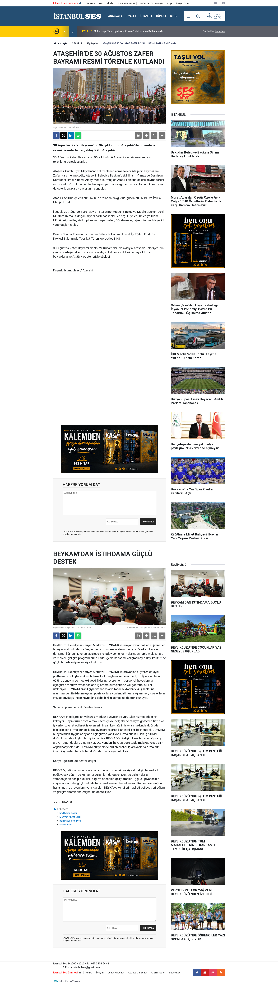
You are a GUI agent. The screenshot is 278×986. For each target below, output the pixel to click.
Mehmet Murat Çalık (70, 816)
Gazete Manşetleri (126, 3)
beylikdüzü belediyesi (70, 820)
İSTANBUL (146, 16)
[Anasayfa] (80, 3)
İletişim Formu (183, 3)
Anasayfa (62, 43)
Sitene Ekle (175, 972)
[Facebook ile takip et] (197, 972)
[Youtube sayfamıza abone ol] (205, 972)
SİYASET (131, 16)
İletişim (100, 972)
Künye (169, 3)
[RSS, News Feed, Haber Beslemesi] (221, 972)
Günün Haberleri (106, 3)
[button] (146, 135)
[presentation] (65, 31)
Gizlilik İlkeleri (158, 972)
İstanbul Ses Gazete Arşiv (151, 3)
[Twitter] (63, 135)
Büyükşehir (92, 43)
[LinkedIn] (71, 135)
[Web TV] (215, 3)
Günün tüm (214, 31)
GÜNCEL (161, 16)
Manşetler (90, 3)
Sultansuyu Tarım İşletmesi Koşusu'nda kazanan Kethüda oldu (128, 31)
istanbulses (66, 824)
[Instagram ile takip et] (213, 972)
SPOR (173, 16)
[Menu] (188, 16)
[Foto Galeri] (223, 3)
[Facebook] (56, 135)
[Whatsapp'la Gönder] (78, 135)
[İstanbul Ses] (77, 15)
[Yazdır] (138, 135)
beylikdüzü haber (68, 813)
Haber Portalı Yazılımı (69, 981)
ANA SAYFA (115, 16)
